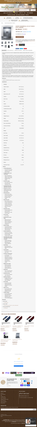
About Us (21, 12)
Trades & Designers (4, 401)
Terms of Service (3, 400)
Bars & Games (5, 414)
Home (4, 12)
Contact (27, 14)
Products (16, 12)
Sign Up (34, 409)
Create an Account (33, 3)
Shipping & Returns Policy (4, 399)
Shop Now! (19, 2)
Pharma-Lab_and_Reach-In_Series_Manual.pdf (11, 305)
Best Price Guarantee (20, 14)
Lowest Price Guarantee (27, 50)
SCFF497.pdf (6, 302)
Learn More (8, 385)
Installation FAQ (3, 396)
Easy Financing (30, 12)
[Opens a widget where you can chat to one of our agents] (31, 422)
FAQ (24, 12)
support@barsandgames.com (29, 7)
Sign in (28, 3)
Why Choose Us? (9, 12)
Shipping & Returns (11, 14)
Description (4, 50)
